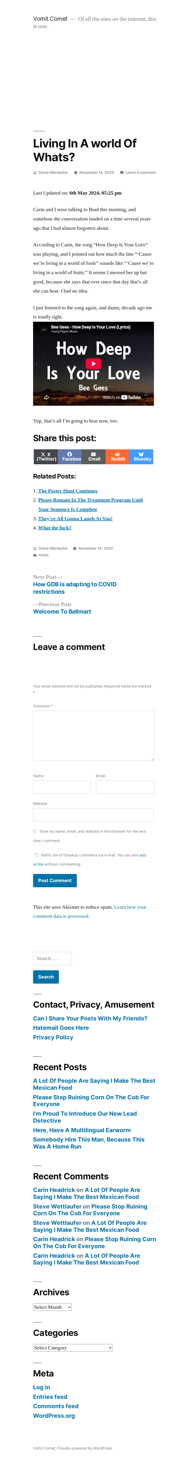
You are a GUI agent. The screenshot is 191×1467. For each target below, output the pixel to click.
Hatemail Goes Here (61, 1027)
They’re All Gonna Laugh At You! (75, 518)
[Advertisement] (95, 80)
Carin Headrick (54, 1189)
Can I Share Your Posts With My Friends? (90, 1018)
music (44, 555)
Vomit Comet (50, 18)
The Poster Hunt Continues (68, 491)
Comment (43, 706)
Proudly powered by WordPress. (85, 1448)
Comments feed (56, 1406)
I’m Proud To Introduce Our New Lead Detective (85, 1117)
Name (38, 776)
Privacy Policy (53, 1037)
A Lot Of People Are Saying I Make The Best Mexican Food (94, 1084)
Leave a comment (140, 172)
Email (100, 776)
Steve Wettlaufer (53, 172)
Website (40, 803)
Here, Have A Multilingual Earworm (82, 1130)
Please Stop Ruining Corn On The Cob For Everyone (91, 1101)
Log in (41, 1387)
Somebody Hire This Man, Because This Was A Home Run (89, 1143)
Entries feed (50, 1396)
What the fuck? (55, 527)
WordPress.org (54, 1415)
